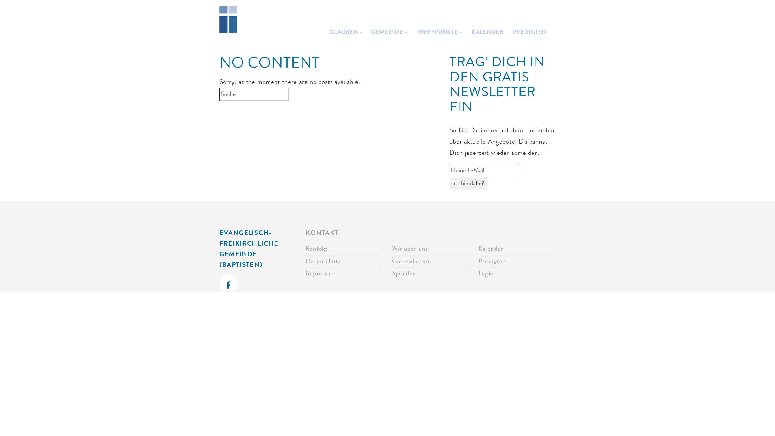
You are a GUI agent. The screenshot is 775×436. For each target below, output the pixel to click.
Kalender (487, 32)
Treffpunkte (438, 32)
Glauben (344, 32)
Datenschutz (323, 261)
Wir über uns (410, 248)
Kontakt (317, 248)
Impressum (321, 273)
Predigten (529, 32)
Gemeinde (387, 32)
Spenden (404, 273)
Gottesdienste (411, 261)
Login (485, 273)
